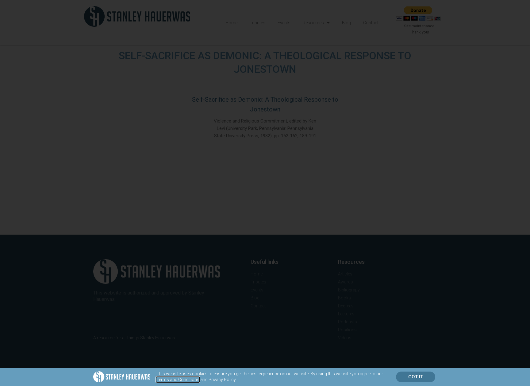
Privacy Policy (222, 379)
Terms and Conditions (177, 379)
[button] (415, 377)
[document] (265, 193)
